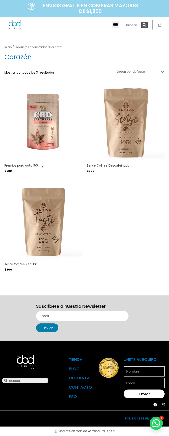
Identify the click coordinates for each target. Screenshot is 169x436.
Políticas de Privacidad (144, 418)
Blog (74, 368)
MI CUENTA (79, 378)
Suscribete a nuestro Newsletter (71, 306)
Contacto (80, 387)
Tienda (76, 359)
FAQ (73, 396)
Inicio (8, 47)
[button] (115, 24)
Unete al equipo (140, 359)
